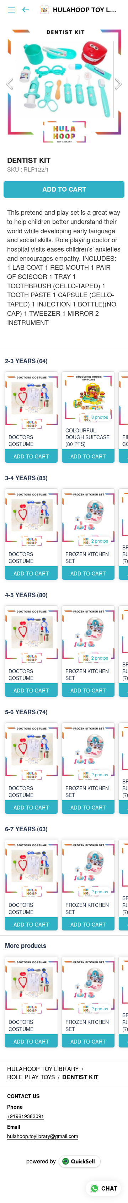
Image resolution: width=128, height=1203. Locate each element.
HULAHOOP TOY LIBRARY (85, 10)
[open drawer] (11, 10)
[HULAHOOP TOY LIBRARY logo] (44, 10)
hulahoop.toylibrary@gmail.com (42, 1135)
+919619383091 (25, 1116)
